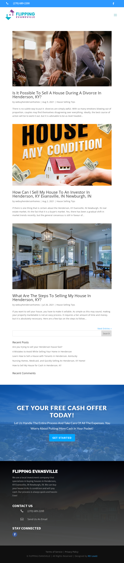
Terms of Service (54, 551)
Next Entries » (105, 328)
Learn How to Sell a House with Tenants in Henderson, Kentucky (44, 356)
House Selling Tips (66, 102)
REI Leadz (93, 556)
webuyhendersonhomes (27, 102)
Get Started (62, 437)
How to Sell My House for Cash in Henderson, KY (36, 365)
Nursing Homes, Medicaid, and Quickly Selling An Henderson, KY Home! (48, 360)
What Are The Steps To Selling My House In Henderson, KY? (51, 297)
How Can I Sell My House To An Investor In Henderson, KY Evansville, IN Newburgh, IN (51, 194)
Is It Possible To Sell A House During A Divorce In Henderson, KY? (56, 94)
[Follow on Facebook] (113, 3)
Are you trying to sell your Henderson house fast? (37, 346)
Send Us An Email (37, 519)
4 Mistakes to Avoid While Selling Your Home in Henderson (42, 351)
